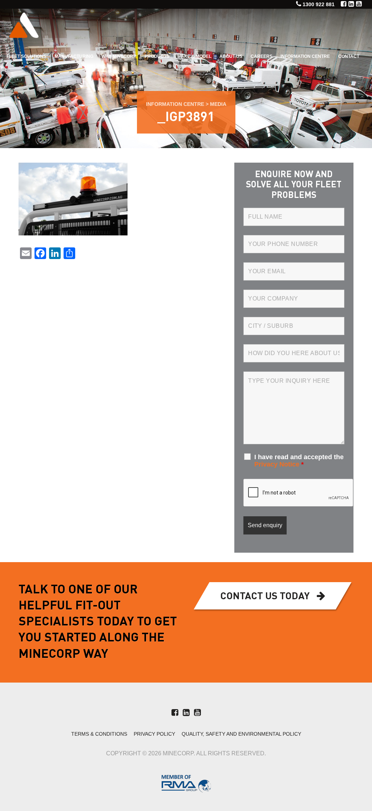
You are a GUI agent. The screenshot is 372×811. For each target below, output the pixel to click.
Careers (261, 56)
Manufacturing (73, 56)
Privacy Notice (276, 464)
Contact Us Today (265, 596)
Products (157, 56)
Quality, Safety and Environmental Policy (241, 734)
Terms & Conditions (99, 734)
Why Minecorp (118, 56)
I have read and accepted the (299, 460)
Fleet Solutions (26, 56)
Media (218, 104)
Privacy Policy (154, 734)
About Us (230, 56)
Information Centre (305, 56)
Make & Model (194, 56)
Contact (348, 56)
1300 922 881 (318, 4)
